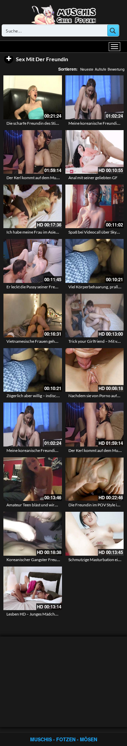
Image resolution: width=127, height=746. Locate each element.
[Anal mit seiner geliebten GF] (94, 152)
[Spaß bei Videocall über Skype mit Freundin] (94, 206)
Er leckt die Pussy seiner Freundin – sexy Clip (45, 286)
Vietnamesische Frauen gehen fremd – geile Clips (49, 341)
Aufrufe (100, 69)
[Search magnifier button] (113, 30)
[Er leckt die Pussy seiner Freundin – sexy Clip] (32, 261)
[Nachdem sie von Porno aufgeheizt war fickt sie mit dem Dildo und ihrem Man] (94, 370)
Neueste (86, 69)
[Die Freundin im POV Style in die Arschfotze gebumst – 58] (94, 479)
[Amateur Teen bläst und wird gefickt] (32, 479)
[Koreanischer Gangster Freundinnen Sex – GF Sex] (32, 533)
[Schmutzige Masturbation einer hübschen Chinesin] (94, 533)
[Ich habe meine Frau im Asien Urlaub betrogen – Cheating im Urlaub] (32, 206)
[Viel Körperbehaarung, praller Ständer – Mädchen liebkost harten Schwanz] (94, 261)
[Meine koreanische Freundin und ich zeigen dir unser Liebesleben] (94, 97)
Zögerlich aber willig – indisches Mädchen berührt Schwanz (58, 395)
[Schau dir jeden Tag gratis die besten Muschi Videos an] (64, 14)
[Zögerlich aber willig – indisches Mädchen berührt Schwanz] (32, 370)
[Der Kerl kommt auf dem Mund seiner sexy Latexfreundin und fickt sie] (32, 152)
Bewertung (116, 69)
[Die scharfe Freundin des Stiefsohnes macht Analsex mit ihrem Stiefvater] (32, 97)
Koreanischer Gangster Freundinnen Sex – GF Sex (50, 559)
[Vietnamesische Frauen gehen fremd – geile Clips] (32, 315)
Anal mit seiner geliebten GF (93, 177)
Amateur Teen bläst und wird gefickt (37, 504)
